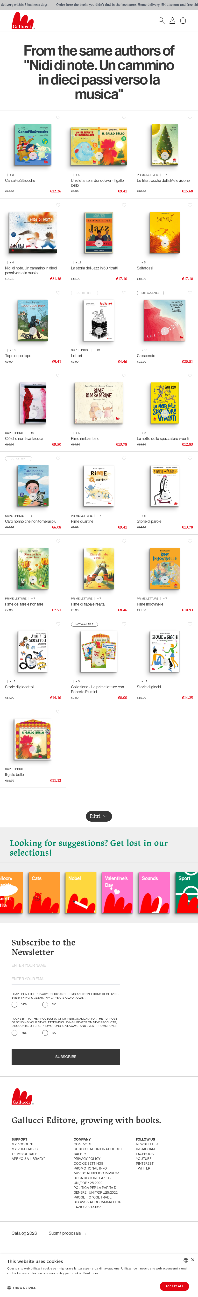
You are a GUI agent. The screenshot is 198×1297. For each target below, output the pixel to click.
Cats (9, 878)
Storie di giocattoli (19, 686)
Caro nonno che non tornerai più (30, 521)
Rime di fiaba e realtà (88, 604)
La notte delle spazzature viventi (163, 438)
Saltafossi (145, 268)
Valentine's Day (89, 881)
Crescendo (146, 355)
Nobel (47, 878)
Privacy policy (87, 1159)
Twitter (143, 1168)
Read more (90, 1273)
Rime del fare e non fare (24, 604)
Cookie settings (88, 1164)
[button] (21, 1287)
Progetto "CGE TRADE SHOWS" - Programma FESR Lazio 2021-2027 (97, 1202)
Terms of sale (24, 1154)
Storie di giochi (149, 686)
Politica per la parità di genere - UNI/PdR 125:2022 (96, 1190)
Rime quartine (82, 521)
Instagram (145, 1149)
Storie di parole (149, 521)
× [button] (192, 1260)
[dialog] (99, 1275)
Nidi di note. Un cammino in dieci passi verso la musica (31, 270)
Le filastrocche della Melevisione (163, 180)
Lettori (76, 355)
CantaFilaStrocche (20, 180)
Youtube (143, 1159)
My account (23, 1144)
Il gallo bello (14, 774)
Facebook (145, 1154)
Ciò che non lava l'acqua (24, 438)
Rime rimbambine (85, 438)
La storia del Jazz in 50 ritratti (94, 268)
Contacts (82, 1144)
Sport (157, 878)
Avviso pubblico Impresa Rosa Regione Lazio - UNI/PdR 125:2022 (97, 1178)
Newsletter (147, 1144)
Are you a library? (28, 1159)
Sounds (123, 878)
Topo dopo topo (18, 355)
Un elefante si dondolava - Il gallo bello (97, 183)
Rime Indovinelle (150, 604)
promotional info (90, 1168)
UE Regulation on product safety (98, 1152)
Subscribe (65, 1057)
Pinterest (145, 1164)
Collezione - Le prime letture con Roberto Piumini (97, 689)
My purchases (25, 1149)
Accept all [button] (174, 1286)
